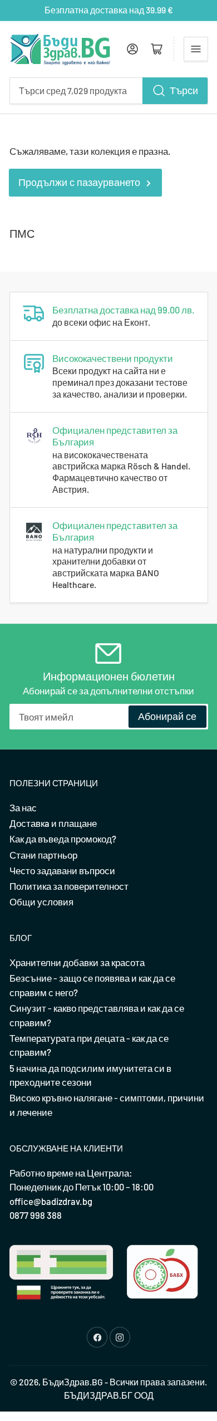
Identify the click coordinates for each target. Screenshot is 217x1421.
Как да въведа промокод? (62, 838)
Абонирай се (167, 716)
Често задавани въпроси (62, 870)
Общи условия (41, 901)
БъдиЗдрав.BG (72, 1381)
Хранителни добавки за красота (77, 962)
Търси (184, 90)
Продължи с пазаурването (79, 182)
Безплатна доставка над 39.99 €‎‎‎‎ (109, 9)
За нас (23, 807)
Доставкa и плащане (53, 823)
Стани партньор (43, 854)
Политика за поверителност (69, 885)
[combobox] (108, 90)
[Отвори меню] (196, 49)
